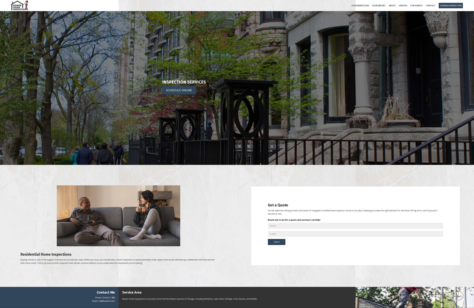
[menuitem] (360, 5)
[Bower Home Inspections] (19, 5)
